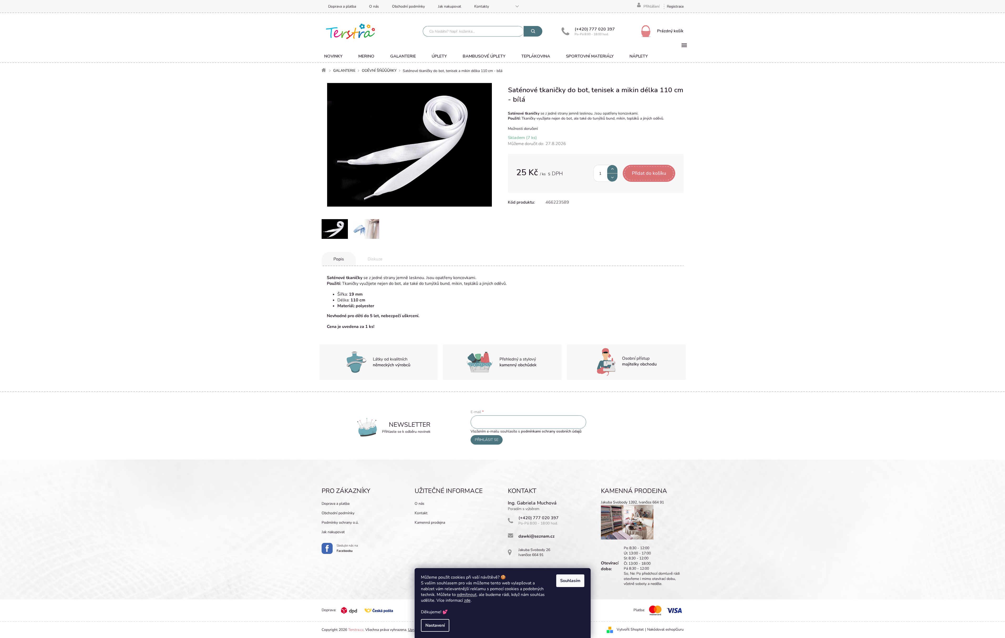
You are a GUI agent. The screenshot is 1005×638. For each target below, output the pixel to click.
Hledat (533, 31)
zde (467, 600)
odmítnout (467, 595)
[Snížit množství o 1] (612, 177)
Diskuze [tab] (375, 259)
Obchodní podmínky (408, 6)
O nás (374, 6)
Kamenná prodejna (430, 522)
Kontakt (421, 513)
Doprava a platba (342, 6)
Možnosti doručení (523, 128)
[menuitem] (333, 56)
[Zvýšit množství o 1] (612, 169)
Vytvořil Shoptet (630, 629)
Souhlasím (570, 581)
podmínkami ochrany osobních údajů (551, 431)
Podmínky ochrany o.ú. (340, 522)
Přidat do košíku (649, 173)
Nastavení (435, 625)
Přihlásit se (486, 439)
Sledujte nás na (347, 548)
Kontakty (481, 6)
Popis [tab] (338, 259)
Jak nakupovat (449, 6)
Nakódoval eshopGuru (665, 629)
